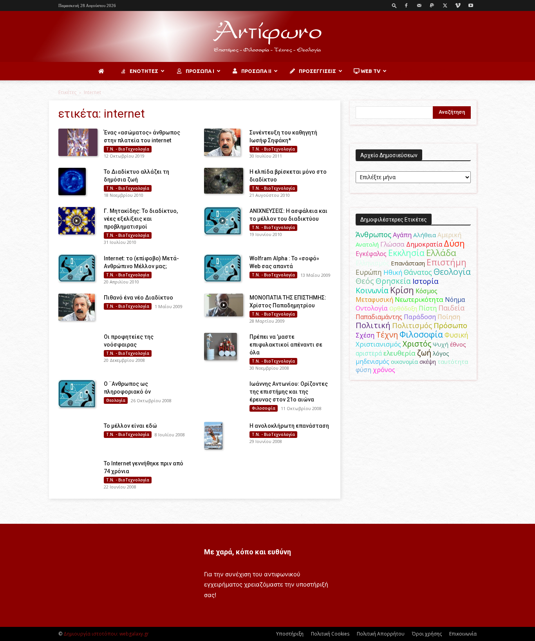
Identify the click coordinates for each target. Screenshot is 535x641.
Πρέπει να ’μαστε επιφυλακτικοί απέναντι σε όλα (285, 345)
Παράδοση (420, 316)
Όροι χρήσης (427, 633)
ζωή (424, 352)
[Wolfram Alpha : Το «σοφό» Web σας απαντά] (222, 268)
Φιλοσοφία (263, 408)
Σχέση (365, 335)
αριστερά (369, 353)
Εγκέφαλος (371, 253)
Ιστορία (425, 281)
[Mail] (419, 5)
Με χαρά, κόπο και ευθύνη (247, 552)
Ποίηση (448, 316)
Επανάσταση (408, 263)
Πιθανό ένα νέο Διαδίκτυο (138, 297)
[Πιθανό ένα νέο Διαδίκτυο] (76, 307)
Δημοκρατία (424, 244)
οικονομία (404, 361)
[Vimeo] (458, 5)
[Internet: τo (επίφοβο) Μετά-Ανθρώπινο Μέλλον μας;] (76, 268)
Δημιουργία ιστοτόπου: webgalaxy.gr (106, 633)
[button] (394, 5)
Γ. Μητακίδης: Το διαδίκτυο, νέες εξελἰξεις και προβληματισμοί (141, 219)
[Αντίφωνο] (267, 37)
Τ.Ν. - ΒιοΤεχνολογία (127, 149)
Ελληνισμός (372, 263)
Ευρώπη (369, 272)
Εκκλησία (406, 252)
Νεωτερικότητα (419, 299)
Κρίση (402, 290)
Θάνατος (418, 272)
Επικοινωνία (463, 633)
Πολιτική (373, 325)
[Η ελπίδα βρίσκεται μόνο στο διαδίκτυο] (223, 181)
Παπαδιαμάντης (379, 316)
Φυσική (456, 335)
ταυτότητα (452, 361)
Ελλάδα (441, 253)
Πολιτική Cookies (330, 633)
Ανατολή (367, 244)
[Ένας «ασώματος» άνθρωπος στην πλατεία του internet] (78, 142)
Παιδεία (451, 307)
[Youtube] (471, 5)
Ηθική (392, 272)
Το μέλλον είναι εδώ (130, 426)
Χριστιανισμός (378, 344)
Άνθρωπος (373, 234)
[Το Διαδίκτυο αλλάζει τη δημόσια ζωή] (72, 181)
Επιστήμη (446, 262)
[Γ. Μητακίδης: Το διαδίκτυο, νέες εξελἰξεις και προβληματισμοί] (76, 220)
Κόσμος (426, 291)
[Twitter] (445, 5)
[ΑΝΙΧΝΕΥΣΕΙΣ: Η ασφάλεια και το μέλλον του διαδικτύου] (222, 220)
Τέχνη (387, 334)
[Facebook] (406, 5)
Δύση (454, 243)
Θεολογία (115, 400)
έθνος (458, 344)
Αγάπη (402, 235)
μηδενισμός (372, 362)
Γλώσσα (392, 244)
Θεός (365, 281)
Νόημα (455, 299)
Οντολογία (372, 308)
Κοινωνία (372, 290)
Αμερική (449, 235)
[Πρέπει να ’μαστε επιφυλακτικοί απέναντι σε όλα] (220, 346)
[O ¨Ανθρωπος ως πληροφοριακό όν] (76, 393)
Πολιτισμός (412, 325)
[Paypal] (432, 5)
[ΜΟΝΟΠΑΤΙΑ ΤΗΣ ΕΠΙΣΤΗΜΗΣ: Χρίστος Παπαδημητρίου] (223, 305)
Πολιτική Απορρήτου (381, 633)
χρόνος (384, 369)
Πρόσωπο (450, 325)
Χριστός (417, 343)
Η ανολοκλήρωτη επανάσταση (289, 426)
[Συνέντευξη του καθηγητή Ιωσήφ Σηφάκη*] (222, 142)
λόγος (441, 353)
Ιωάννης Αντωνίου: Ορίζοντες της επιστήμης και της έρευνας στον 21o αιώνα (288, 392)
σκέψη (427, 361)
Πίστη (428, 308)
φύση (363, 369)
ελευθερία (399, 353)
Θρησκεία (393, 281)
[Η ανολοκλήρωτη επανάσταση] (213, 435)
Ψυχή (440, 344)
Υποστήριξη (290, 633)
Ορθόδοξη (403, 308)
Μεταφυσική (374, 299)
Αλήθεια (424, 235)
